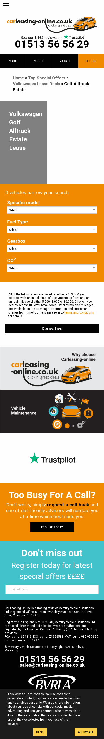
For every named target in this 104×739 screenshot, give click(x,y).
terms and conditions (79, 312)
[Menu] (6, 5)
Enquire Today (52, 527)
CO (11, 260)
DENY (40, 732)
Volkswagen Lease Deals (36, 83)
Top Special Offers (46, 77)
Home (18, 77)
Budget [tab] (65, 61)
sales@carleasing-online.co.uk (52, 665)
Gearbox (16, 241)
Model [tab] (39, 61)
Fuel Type (17, 222)
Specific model (23, 202)
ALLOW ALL (86, 732)
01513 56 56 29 (52, 44)
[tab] (13, 61)
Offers (91, 61)
